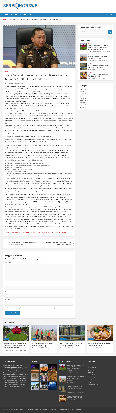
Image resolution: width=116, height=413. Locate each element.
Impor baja (11, 232)
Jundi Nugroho (18, 83)
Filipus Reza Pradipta (105, 51)
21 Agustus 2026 (93, 69)
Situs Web (8, 300)
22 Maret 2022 (9, 83)
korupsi (56, 232)
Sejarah (82, 102)
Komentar (8, 262)
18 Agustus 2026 (93, 78)
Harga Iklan (53, 410)
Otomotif (82, 98)
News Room (29, 410)
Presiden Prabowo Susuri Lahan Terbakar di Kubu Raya (97, 57)
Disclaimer (78, 410)
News (6, 15)
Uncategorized (84, 107)
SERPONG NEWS (18, 410)
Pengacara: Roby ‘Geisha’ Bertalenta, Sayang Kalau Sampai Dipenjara (58, 243)
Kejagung (17, 232)
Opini (81, 96)
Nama (7, 284)
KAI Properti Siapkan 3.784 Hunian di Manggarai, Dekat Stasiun (99, 66)
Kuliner (23, 15)
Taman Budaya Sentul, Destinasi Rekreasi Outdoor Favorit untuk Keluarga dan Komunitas (98, 47)
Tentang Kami (63, 410)
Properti (14, 15)
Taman (31, 15)
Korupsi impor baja (64, 232)
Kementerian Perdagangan (45, 232)
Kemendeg (34, 232)
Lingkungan (83, 91)
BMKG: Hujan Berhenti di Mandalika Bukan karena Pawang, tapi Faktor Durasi (21, 243)
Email (7, 292)
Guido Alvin (102, 69)
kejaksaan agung (26, 232)
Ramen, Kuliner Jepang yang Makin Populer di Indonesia (98, 75)
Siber (71, 410)
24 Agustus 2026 (93, 51)
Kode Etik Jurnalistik (41, 410)
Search (110, 32)
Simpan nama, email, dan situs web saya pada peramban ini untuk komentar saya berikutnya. (34, 308)
